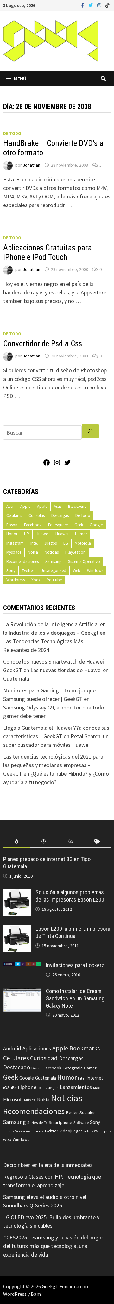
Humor (81, 534)
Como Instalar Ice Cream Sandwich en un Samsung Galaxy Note (75, 998)
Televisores (22, 1131)
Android (12, 1048)
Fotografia (72, 1068)
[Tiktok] (107, 5)
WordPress (15, 1294)
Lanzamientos (76, 1087)
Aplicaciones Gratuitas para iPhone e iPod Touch (47, 252)
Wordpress (15, 580)
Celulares (14, 515)
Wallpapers (102, 1131)
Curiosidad (44, 1058)
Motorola (83, 543)
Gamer (90, 1068)
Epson (11, 524)
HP (26, 534)
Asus (57, 506)
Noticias (52, 552)
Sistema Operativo (84, 561)
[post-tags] (97, 841)
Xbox (36, 580)
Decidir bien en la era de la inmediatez (47, 1165)
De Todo (12, 133)
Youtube (54, 580)
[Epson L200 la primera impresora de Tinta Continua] (17, 929)
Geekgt (50, 1286)
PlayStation (75, 552)
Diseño (36, 1068)
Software (81, 1122)
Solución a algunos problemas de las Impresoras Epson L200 (69, 896)
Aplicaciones (36, 1048)
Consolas (36, 515)
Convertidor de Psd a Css (42, 343)
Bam (36, 1294)
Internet (94, 1078)
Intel (34, 543)
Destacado (16, 1067)
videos (88, 1131)
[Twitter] (91, 5)
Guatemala (45, 1078)
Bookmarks (84, 1048)
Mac (96, 1087)
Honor (11, 534)
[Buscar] (90, 431)
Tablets (8, 1131)
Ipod (41, 1087)
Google (96, 524)
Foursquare (58, 524)
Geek (78, 524)
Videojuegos (71, 1131)
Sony (10, 570)
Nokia (33, 552)
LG (65, 543)
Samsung (53, 561)
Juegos (50, 543)
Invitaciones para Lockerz (75, 965)
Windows (95, 570)
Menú (20, 78)
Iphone (28, 1087)
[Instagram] (100, 5)
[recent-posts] (43, 841)
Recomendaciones (22, 561)
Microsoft (13, 1100)
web (7, 1139)
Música (30, 1100)
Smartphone (60, 1122)
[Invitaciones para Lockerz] (22, 966)
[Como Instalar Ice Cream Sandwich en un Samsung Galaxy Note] (22, 992)
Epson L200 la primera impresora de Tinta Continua (72, 932)
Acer (10, 506)
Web (76, 570)
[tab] (16, 841)
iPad (15, 1087)
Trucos (37, 1131)
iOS (6, 1087)
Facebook (32, 524)
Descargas (60, 515)
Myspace (13, 552)
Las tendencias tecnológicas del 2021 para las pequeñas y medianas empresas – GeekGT (53, 765)
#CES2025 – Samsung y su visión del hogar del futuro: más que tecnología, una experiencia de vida (53, 1246)
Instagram (15, 543)
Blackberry (77, 506)
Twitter (28, 570)
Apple (25, 506)
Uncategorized (53, 570)
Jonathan (31, 165)
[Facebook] (83, 5)
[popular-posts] (16, 841)
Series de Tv (37, 1122)
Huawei (42, 534)
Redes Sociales (81, 1112)
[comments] (70, 841)
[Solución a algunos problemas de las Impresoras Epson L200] (17, 893)
